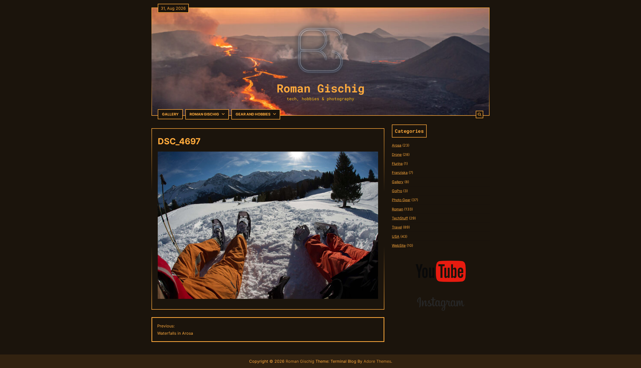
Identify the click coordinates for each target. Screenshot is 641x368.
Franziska (400, 172)
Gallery (170, 114)
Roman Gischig (321, 88)
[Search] (479, 114)
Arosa (396, 145)
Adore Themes (377, 361)
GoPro (397, 191)
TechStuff (400, 218)
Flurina (397, 163)
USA (395, 236)
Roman (397, 209)
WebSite (399, 245)
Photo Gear (401, 200)
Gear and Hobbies (253, 114)
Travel (397, 227)
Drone (397, 154)
